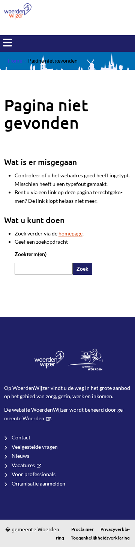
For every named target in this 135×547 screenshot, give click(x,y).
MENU (7, 42)
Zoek (82, 268)
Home (15, 60)
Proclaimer (82, 529)
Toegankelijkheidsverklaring (100, 538)
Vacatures (23, 465)
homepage (70, 233)
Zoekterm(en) (30, 254)
